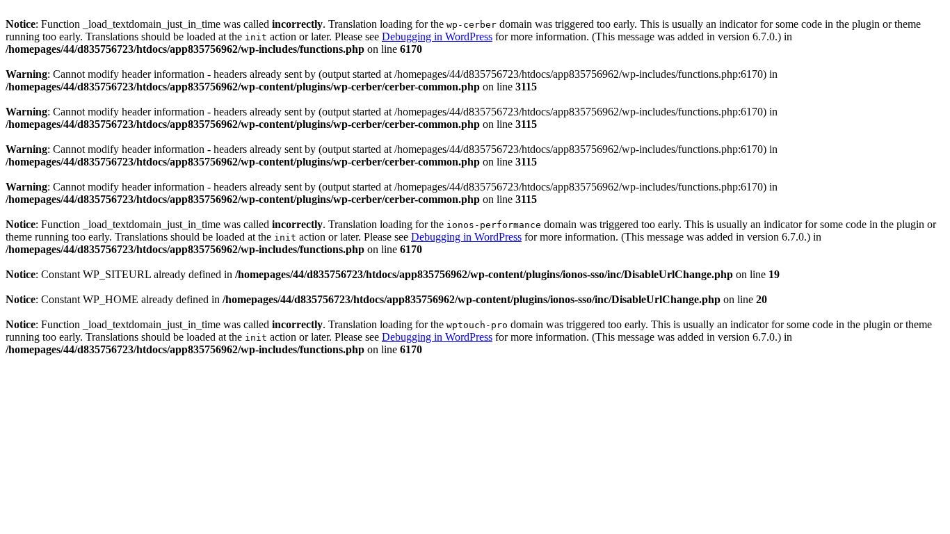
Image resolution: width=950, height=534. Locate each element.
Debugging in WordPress (437, 36)
